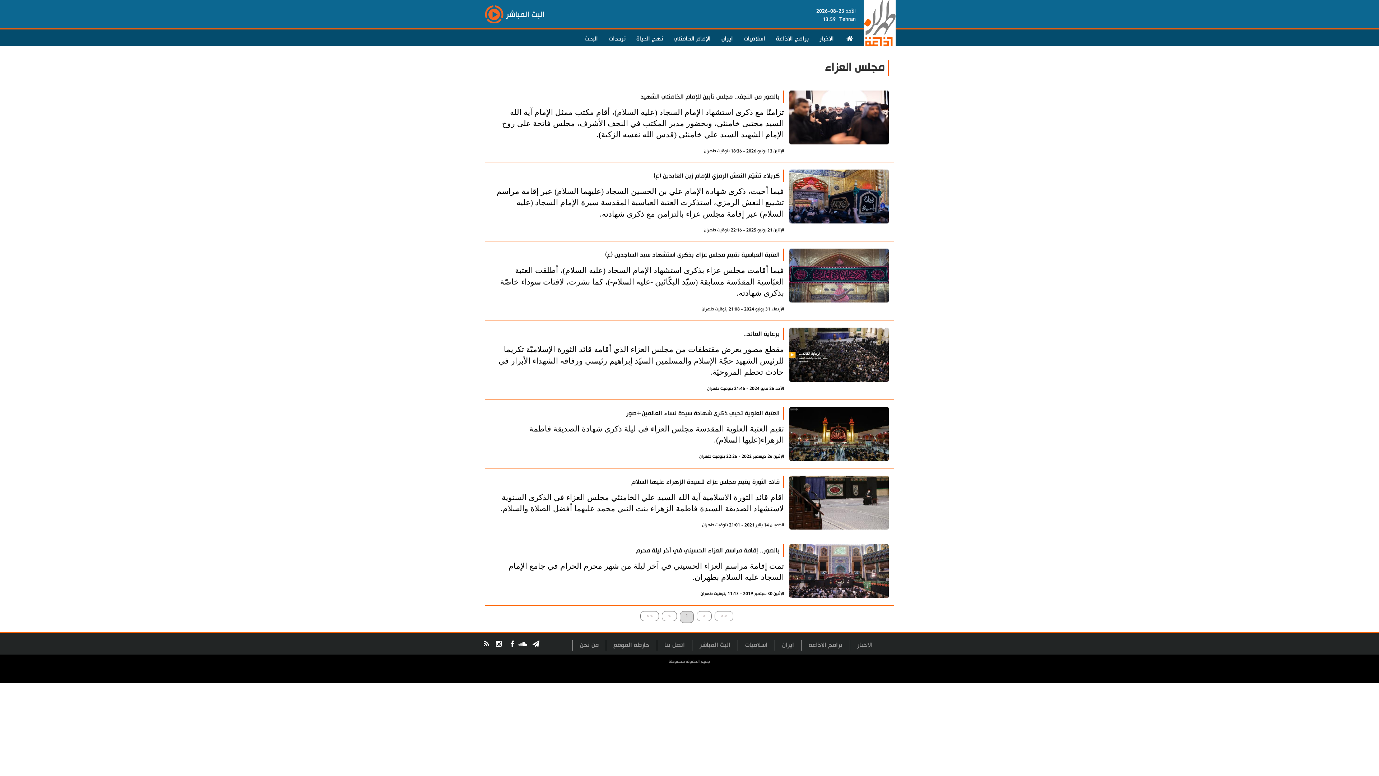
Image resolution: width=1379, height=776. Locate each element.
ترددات (617, 38)
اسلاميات (754, 38)
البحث (591, 38)
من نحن (589, 645)
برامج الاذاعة (792, 38)
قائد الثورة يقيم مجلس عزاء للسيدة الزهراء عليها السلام (705, 482)
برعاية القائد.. (761, 334)
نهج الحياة (649, 38)
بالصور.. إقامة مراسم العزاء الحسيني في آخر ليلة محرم (708, 550)
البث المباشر (715, 645)
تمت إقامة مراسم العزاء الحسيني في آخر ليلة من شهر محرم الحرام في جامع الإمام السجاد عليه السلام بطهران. (646, 572)
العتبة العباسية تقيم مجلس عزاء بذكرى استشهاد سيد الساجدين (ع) (692, 255)
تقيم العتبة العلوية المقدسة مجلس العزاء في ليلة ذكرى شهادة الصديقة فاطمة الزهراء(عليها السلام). (656, 434)
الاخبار (826, 38)
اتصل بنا (674, 645)
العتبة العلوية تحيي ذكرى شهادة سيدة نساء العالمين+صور (703, 413)
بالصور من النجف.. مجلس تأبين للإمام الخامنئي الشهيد (710, 97)
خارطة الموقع (631, 645)
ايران (727, 38)
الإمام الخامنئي (692, 38)
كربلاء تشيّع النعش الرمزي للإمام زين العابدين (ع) (717, 176)
